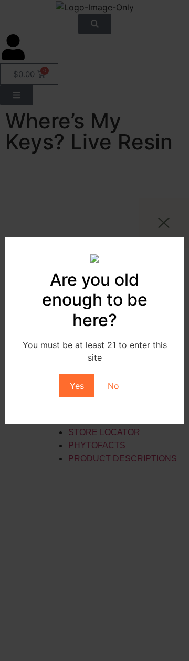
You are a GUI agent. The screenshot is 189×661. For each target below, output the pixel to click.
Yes (77, 386)
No (113, 386)
